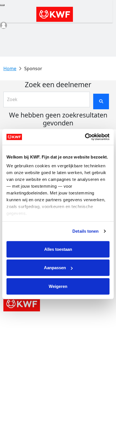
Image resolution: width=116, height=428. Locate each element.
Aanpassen (55, 267)
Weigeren (58, 286)
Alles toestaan (58, 249)
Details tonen (85, 231)
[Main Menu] (2, 5)
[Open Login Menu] (3, 25)
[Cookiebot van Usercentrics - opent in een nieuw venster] (85, 137)
